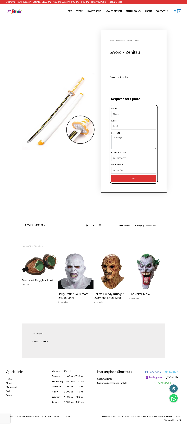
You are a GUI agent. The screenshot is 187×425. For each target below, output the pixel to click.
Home (69, 11)
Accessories (120, 41)
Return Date (117, 165)
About (148, 11)
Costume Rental (104, 379)
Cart (8, 391)
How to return (113, 11)
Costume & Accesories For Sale (112, 383)
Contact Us (162, 11)
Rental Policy (133, 11)
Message (115, 133)
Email (114, 121)
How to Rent (93, 11)
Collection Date (118, 153)
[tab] (37, 334)
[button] (173, 398)
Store (79, 11)
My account (11, 387)
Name (114, 108)
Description (37, 334)
